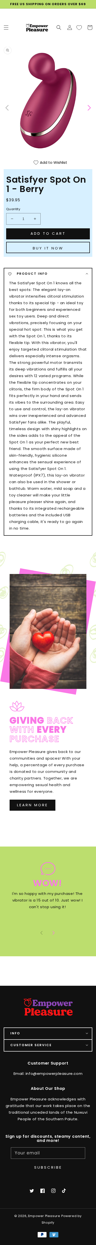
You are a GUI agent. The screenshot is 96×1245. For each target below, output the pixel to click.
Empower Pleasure (44, 1216)
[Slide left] (7, 107)
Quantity (13, 209)
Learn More (32, 804)
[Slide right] (53, 933)
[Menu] (6, 27)
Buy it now (48, 248)
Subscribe (48, 1167)
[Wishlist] (79, 27)
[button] (58, 27)
